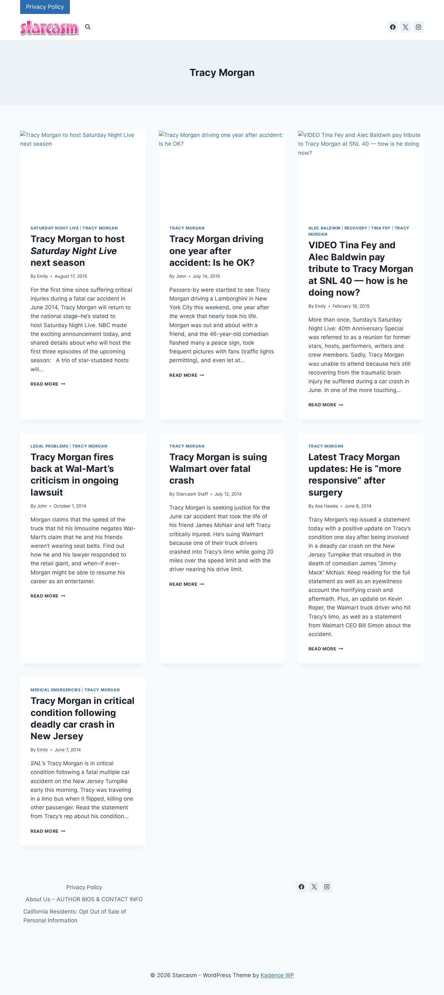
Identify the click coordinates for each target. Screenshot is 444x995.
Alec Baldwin (324, 228)
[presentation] (83, 173)
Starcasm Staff (192, 494)
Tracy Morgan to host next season (78, 250)
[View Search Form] (88, 27)
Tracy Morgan (100, 228)
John (181, 276)
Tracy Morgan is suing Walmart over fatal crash (218, 468)
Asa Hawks (326, 506)
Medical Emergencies (56, 689)
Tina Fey (381, 228)
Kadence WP (277, 975)
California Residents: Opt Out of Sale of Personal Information (74, 916)
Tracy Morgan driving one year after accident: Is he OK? (216, 250)
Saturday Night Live (55, 228)
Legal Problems (49, 446)
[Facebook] (392, 26)
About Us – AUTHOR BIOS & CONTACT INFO (84, 899)
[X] (405, 26)
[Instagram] (418, 26)
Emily (42, 276)
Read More (48, 384)
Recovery (356, 228)
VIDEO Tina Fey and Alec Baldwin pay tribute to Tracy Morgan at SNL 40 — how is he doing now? (360, 269)
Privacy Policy (45, 6)
